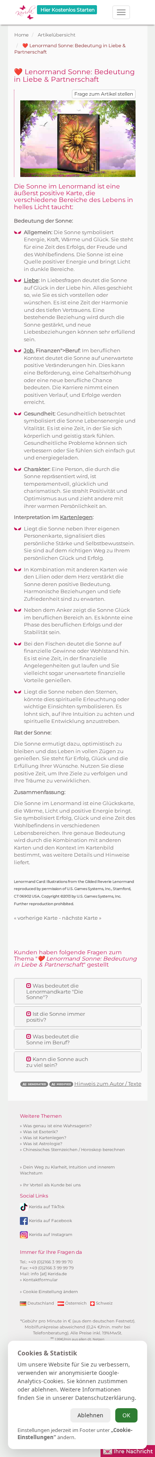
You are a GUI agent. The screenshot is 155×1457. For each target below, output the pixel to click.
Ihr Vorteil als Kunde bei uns (52, 1185)
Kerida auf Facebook (50, 1220)
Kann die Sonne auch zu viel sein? (57, 1062)
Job (28, 350)
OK (126, 1415)
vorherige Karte (37, 918)
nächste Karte (80, 918)
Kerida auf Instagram (50, 1234)
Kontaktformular (40, 1279)
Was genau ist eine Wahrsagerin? (57, 1125)
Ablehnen (90, 1415)
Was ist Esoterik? (40, 1131)
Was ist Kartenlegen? (44, 1137)
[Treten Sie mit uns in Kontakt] (128, 1450)
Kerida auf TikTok (46, 1206)
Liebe (31, 280)
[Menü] (121, 12)
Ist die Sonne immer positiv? (55, 1017)
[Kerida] (25, 9)
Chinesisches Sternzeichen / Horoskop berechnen (74, 1149)
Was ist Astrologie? (42, 1143)
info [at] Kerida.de (49, 1273)
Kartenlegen (76, 517)
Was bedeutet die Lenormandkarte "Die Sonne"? (54, 991)
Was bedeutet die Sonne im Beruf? (52, 1039)
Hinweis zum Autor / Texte (107, 1083)
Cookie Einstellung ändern (50, 1291)
